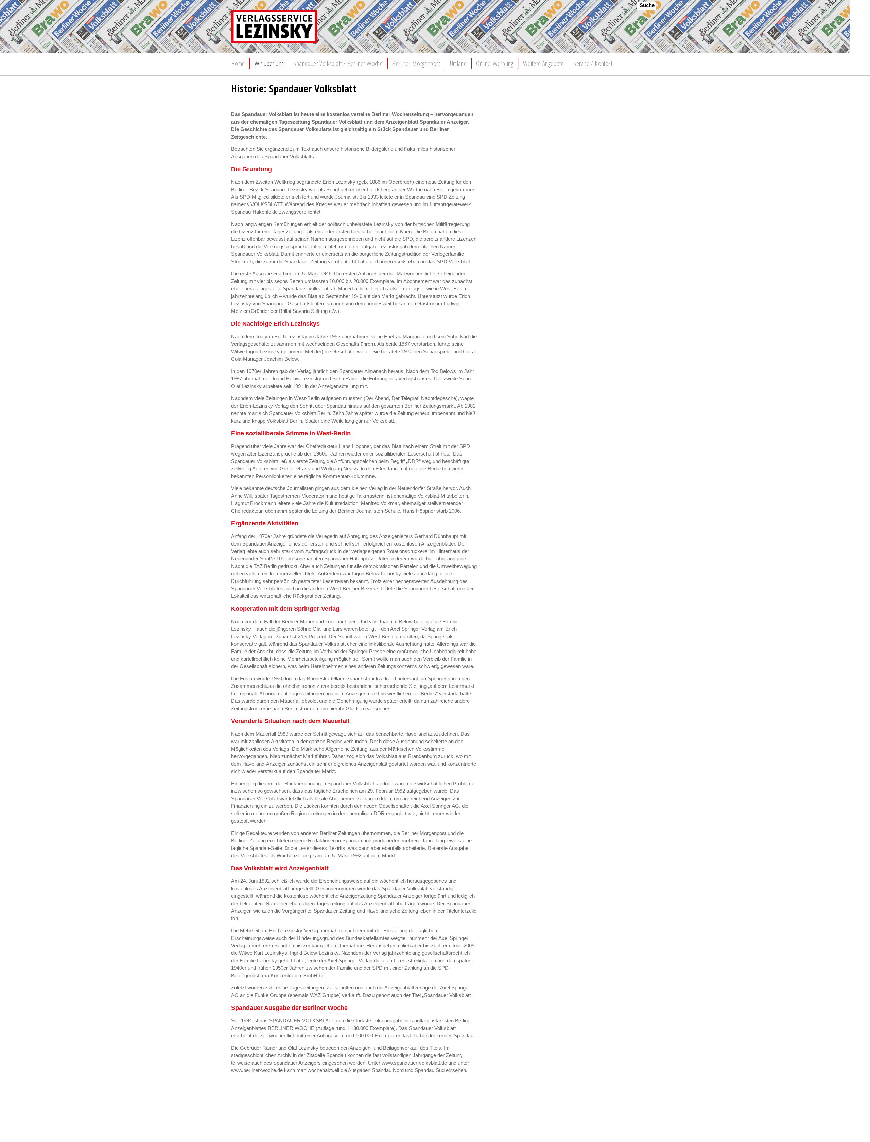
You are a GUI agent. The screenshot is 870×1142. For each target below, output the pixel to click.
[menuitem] (238, 63)
